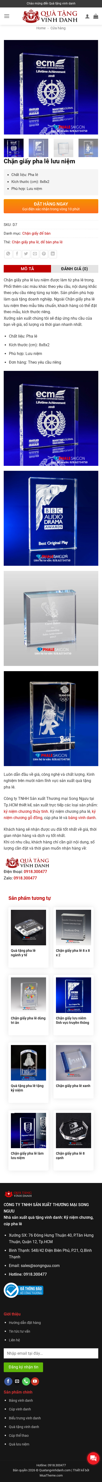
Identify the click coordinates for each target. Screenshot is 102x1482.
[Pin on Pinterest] (44, 254)
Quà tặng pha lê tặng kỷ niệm (27, 1088)
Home (41, 28)
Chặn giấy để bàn (36, 233)
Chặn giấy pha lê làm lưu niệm (27, 1155)
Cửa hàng (58, 28)
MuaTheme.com (51, 1475)
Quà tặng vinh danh (24, 1427)
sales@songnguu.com (40, 1265)
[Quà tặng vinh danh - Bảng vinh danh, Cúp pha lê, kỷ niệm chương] (50, 16)
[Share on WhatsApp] (8, 254)
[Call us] (26, 1381)
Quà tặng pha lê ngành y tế (23, 953)
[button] (7, 16)
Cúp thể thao (19, 1436)
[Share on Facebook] (17, 254)
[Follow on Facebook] (8, 1381)
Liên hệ (14, 1340)
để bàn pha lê (52, 242)
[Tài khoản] (87, 16)
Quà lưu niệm (19, 1444)
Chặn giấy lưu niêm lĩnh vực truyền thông (72, 1020)
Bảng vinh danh (21, 1400)
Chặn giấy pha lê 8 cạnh (70, 1155)
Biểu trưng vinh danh (25, 1418)
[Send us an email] (17, 1381)
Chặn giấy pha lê (25, 242)
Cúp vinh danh (20, 1409)
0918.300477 (35, 871)
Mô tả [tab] (27, 268)
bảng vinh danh (82, 817)
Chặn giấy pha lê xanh (73, 1086)
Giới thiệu (12, 1314)
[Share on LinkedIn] (53, 254)
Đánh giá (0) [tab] (74, 268)
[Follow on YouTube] (35, 1381)
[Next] (92, 87)
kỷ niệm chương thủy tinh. (26, 811)
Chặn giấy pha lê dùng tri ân (28, 1020)
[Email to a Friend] (35, 254)
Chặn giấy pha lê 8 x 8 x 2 (73, 953)
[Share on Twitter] (26, 254)
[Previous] (9, 87)
